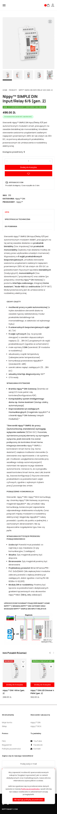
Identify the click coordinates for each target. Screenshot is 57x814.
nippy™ (19, 202)
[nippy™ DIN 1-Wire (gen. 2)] (15, 670)
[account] (52, 5)
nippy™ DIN (20, 198)
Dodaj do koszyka (28, 167)
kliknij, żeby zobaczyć (31, 594)
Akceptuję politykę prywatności (28, 799)
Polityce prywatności (30, 789)
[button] (50, 653)
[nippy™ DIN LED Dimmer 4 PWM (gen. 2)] (42, 670)
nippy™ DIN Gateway (33, 279)
